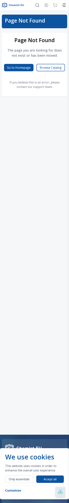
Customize (13, 490)
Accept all (50, 479)
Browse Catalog (51, 68)
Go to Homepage (19, 68)
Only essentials (19, 479)
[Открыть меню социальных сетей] (60, 492)
